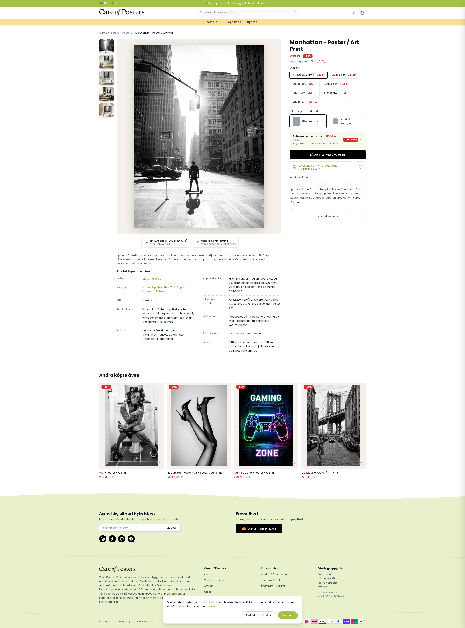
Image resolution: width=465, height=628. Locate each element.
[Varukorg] (362, 12)
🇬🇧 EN (114, 3)
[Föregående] (102, 430)
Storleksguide (330, 216)
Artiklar (208, 586)
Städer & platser (152, 287)
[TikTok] (112, 538)
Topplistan (233, 22)
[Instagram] (102, 538)
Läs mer (295, 202)
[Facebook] (131, 538)
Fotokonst (162, 291)
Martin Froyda (151, 278)
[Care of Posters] (147, 569)
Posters (211, 22)
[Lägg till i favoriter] (360, 167)
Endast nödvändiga (259, 615)
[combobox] (247, 12)
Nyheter (253, 22)
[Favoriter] (352, 12)
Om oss (209, 574)
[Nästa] (362, 430)
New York (170, 287)
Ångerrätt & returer (273, 586)
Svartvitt (150, 300)
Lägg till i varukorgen (327, 154)
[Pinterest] (121, 538)
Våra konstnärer (214, 580)
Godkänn (288, 615)
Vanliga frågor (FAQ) (274, 574)
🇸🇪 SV (103, 3)
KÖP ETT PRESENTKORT (259, 528)
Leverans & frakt (271, 580)
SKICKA (171, 528)
